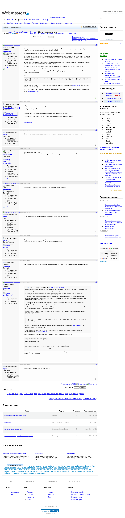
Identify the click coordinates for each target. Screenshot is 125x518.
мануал (41, 469)
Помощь (30, 494)
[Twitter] (13, 33)
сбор (70, 394)
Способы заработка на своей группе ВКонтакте (112, 185)
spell (21, 394)
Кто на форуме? (77, 499)
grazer (108, 118)
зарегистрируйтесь (118, 14)
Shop (45, 19)
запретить (61, 468)
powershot (58, 466)
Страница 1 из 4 (35, 33)
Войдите (107, 14)
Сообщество (44, 23)
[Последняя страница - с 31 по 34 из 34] (59, 33)
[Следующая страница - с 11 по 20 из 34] (49, 33)
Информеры (106, 243)
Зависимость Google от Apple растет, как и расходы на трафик (114, 206)
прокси (61, 394)
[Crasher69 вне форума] (8, 161)
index (52, 466)
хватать (25, 473)
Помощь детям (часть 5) (113, 98)
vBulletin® (46, 506)
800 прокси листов (33, 91)
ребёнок (63, 471)
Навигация (68, 23)
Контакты (30, 497)
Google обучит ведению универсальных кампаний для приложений (113, 222)
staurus (108, 123)
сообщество (8, 473)
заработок (74, 468)
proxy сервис (7, 422)
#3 (96, 130)
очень (44, 394)
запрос (67, 468)
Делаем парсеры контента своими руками (15, 415)
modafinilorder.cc (28, 122)
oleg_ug (108, 121)
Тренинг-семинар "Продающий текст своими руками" (18, 436)
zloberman (109, 136)
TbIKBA (108, 132)
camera (35, 466)
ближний (88, 466)
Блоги (27, 19)
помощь (23, 471)
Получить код (103, 261)
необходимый (70, 469)
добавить (48, 468)
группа (24, 468)
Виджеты (36, 19)
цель (30, 473)
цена (34, 473)
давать (32, 468)
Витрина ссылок (104, 54)
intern (108, 134)
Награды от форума (114, 101)
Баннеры (104, 43)
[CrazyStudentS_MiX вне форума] (8, 114)
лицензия (34, 469)
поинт (91, 469)
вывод (19, 468)
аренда (74, 466)
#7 (96, 235)
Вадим (108, 141)
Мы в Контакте (109, 39)
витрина (7, 468)
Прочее (33, 32)
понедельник (30, 471)
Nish (107, 138)
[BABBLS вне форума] (8, 294)
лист (35, 394)
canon (40, 466)
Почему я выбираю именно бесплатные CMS (65, 399)
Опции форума (56, 23)
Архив (29, 499)
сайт (67, 471)
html (48, 466)
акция (69, 466)
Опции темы (72, 33)
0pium (108, 125)
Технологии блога (89, 399)
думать (54, 468)
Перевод (53, 506)
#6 (96, 212)
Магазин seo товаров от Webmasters (113, 94)
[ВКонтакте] (15, 33)
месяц (46, 469)
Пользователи (76, 497)
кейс (24, 469)
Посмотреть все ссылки (111, 83)
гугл (28, 468)
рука (66, 394)
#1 (96, 45)
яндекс (43, 473)
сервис (72, 471)
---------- (26, 466)
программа (45, 471)
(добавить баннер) (119, 43)
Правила (35, 23)
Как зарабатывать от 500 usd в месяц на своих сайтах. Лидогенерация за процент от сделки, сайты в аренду (113, 172)
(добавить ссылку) (119, 53)
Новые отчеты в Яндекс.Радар (110, 227)
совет (84, 471)
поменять (54, 394)
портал (38, 471)
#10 (96, 364)
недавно (61, 469)
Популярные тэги (15, 465)
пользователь (15, 471)
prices (64, 466)
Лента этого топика (89, 27)
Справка (27, 23)
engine (9, 394)
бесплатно (81, 466)
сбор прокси (38, 453)
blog (30, 466)
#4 (96, 148)
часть (38, 473)
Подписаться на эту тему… (82, 40)
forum (45, 466)
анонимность (28, 394)
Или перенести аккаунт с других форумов (109, 148)
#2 (96, 102)
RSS (122, 23)
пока (49, 394)
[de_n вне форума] (8, 246)
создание (90, 471)
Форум (18, 19)
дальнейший (40, 468)
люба (40, 394)
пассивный (84, 469)
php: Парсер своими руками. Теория (13, 429)
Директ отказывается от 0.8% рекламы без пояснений (112, 212)
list (13, 394)
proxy (17, 394)
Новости (51, 494)
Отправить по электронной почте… (85, 39)
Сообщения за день (14, 23)
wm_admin (109, 143)
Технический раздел (21, 32)
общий (77, 469)
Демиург (109, 129)
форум (81, 394)
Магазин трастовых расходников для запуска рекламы (112, 69)
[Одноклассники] (17, 33)
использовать (17, 469)
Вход (11, 494)
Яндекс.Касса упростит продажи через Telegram (113, 236)
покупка (6, 471)
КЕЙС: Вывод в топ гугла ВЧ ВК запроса (113, 161)
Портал (9, 19)
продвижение (54, 471)
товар (15, 473)
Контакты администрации (80, 494)
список (75, 394)
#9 (96, 282)
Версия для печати (79, 37)
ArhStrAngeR (110, 127)
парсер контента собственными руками (14, 453)
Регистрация (14, 492)
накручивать (53, 469)
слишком (78, 471)
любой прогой (76, 85)
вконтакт (13, 468)
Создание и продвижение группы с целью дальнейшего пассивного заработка (113, 180)
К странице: (37, 37)
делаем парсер (71, 453)
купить (28, 469)
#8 (96, 260)
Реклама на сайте (77, 492)
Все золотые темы (116, 190)
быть (93, 466)
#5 (96, 183)
